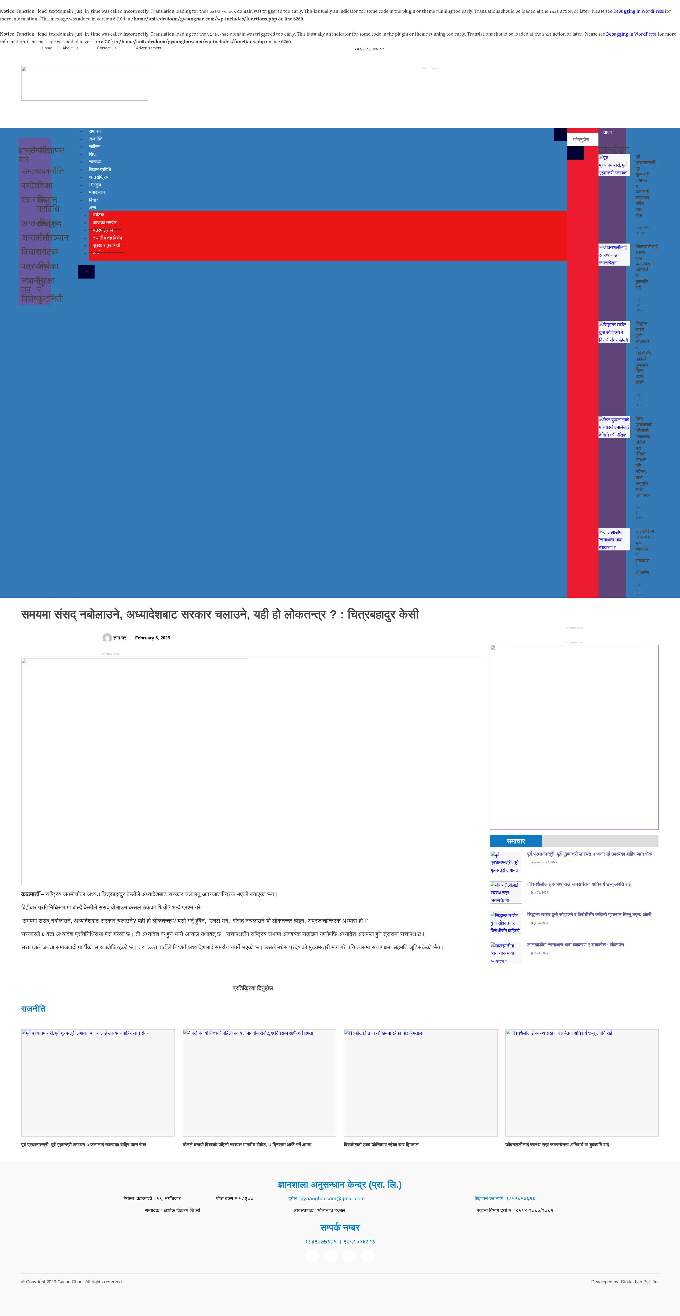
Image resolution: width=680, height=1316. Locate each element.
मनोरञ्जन (97, 192)
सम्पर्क (39, 150)
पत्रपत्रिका (103, 230)
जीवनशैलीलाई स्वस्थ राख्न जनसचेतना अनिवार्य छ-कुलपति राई (579, 884)
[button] (34, 134)
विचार (30, 251)
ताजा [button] (608, 132)
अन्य (92, 207)
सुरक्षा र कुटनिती (106, 245)
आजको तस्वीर (105, 222)
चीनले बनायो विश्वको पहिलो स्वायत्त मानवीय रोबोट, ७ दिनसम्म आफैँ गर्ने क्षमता (247, 1144)
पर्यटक (47, 251)
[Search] (575, 153)
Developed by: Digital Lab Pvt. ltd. (625, 1281)
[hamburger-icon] (560, 134)
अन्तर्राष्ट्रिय (98, 177)
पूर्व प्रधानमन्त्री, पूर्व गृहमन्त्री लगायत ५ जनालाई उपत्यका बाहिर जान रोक (590, 854)
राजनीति (96, 139)
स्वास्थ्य (33, 199)
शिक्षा (45, 185)
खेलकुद (49, 223)
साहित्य (94, 146)
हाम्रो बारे (27, 154)
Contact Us (107, 48)
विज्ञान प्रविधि (48, 204)
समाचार (33, 171)
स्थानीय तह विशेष (107, 238)
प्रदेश (30, 185)
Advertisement (148, 48)
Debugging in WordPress (638, 11)
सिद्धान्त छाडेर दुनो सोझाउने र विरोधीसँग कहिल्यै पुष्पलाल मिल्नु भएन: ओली (589, 914)
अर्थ (43, 266)
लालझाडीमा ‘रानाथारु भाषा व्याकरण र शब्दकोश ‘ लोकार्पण (575, 944)
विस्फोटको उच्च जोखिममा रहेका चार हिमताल (381, 1144)
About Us (70, 48)
